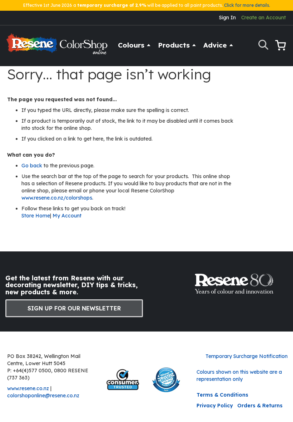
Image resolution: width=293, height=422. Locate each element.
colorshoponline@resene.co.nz (43, 395)
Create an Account (263, 17)
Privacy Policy (215, 405)
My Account (67, 215)
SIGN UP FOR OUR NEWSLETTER (74, 308)
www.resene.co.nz (28, 388)
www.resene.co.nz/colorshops (56, 198)
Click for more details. (247, 5)
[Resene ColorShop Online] (58, 47)
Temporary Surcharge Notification (246, 356)
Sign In (227, 17)
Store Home (35, 215)
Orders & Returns (260, 405)
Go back (32, 165)
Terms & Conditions (222, 395)
